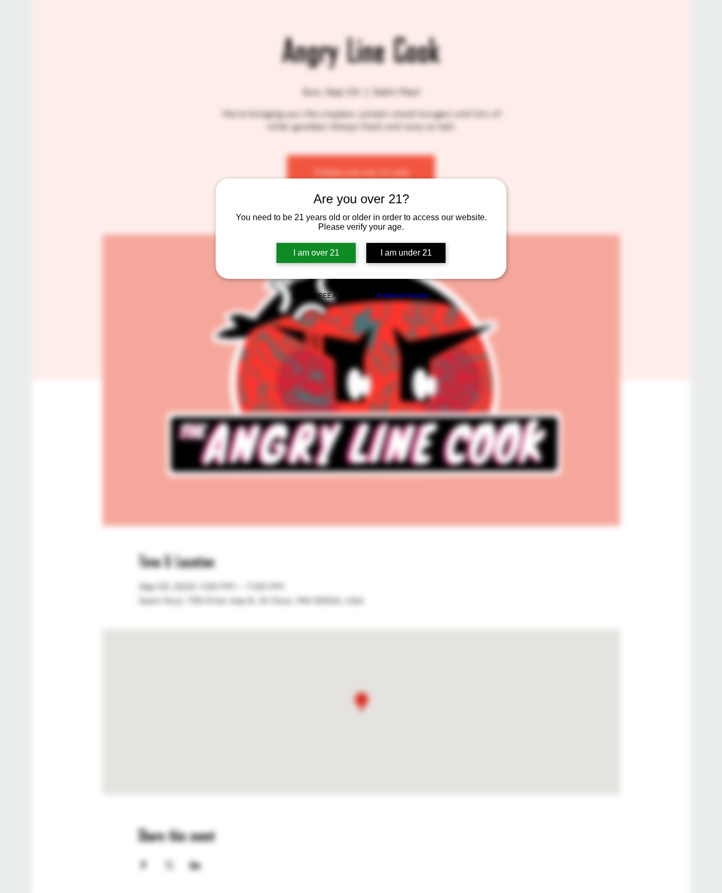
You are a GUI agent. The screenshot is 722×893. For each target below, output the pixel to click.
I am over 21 (316, 252)
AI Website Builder (402, 295)
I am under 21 (406, 252)
